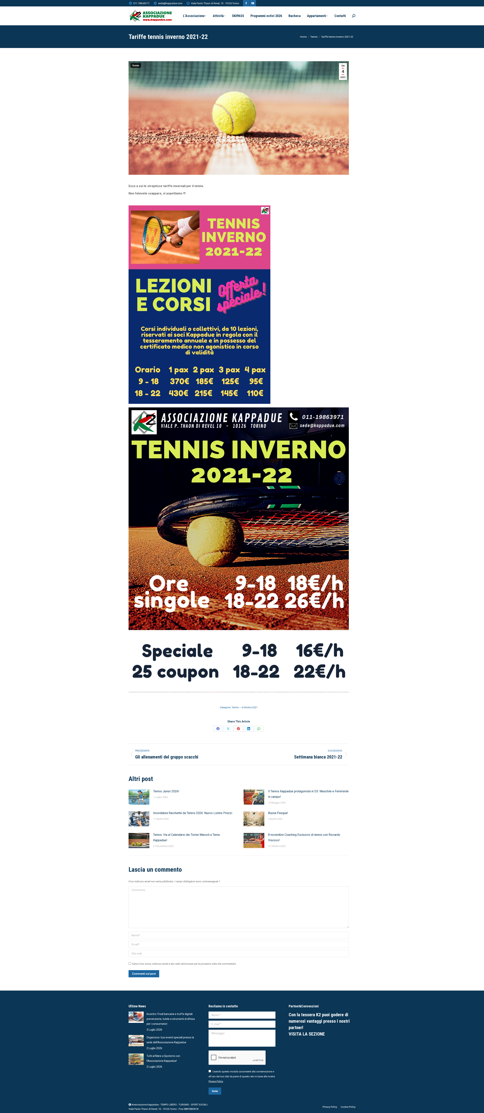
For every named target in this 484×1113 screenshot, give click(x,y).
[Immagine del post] (139, 797)
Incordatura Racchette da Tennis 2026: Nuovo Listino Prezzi (192, 813)
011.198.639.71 (141, 3)
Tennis (135, 65)
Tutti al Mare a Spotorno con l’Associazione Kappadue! (163, 1058)
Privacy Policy (216, 1081)
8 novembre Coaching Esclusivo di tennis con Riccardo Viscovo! (304, 837)
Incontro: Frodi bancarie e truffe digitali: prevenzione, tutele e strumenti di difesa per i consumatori (171, 1018)
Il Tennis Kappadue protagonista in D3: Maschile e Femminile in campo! (308, 794)
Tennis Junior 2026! (166, 791)
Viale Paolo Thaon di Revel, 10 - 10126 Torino (215, 3)
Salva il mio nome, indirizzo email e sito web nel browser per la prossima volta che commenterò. (184, 963)
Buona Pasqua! (278, 813)
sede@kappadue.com (170, 3)
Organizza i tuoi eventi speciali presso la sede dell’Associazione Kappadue (170, 1040)
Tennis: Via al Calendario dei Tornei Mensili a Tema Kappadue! (186, 837)
